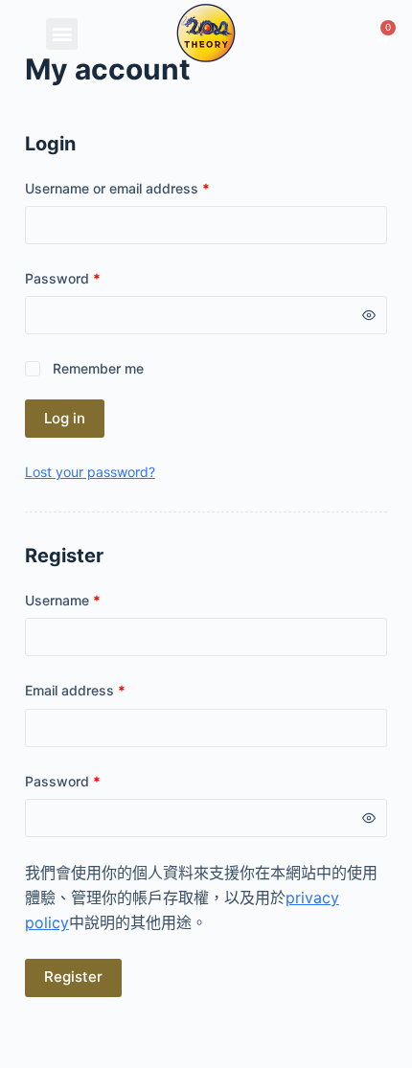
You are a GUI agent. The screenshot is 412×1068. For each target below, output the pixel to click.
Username (63, 600)
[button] (62, 34)
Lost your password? (90, 472)
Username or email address (117, 188)
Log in (64, 418)
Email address (75, 690)
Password (63, 278)
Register (73, 976)
